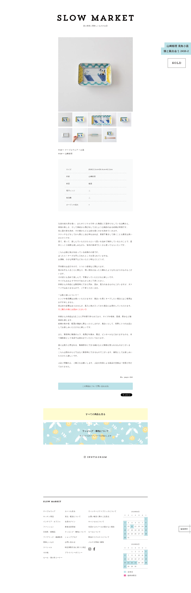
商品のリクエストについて (98, 537)
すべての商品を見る (95, 414)
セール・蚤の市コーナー (53, 557)
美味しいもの (48, 542)
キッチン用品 (48, 516)
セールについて (94, 532)
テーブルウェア (71, 150)
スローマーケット (95, 18)
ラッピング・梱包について (75, 532)
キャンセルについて (96, 521)
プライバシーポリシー (73, 552)
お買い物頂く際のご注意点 (98, 516)
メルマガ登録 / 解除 (96, 542)
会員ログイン (70, 521)
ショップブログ (71, 537)
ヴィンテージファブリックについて (102, 511)
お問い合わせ (70, 542)
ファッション (48, 527)
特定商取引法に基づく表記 (75, 547)
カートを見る (70, 511)
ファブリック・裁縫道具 (53, 537)
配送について (75, 516)
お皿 (82, 150)
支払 (66, 516)
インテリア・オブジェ (52, 521)
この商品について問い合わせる (95, 386)
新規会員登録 (70, 527)
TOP (60, 150)
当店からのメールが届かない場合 (101, 527)
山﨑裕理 (69, 154)
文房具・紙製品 (49, 532)
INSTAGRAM (96, 457)
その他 (45, 552)
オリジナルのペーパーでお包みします (95, 433)
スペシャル (47, 547)
